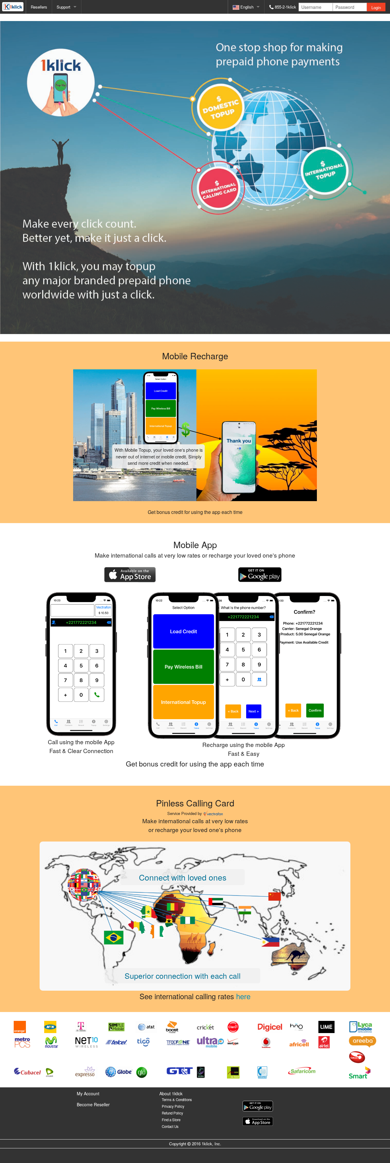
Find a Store (171, 1119)
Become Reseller (93, 1104)
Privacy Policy (173, 1106)
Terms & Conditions (177, 1099)
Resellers (39, 7)
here (243, 996)
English (246, 7)
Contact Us (170, 1126)
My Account (88, 1093)
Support (63, 7)
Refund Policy (172, 1113)
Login (376, 7)
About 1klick (171, 1093)
